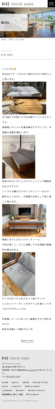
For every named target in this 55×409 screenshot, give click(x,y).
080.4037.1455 (13, 376)
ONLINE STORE (40, 382)
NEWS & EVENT (32, 386)
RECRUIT (20, 390)
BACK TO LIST (27, 341)
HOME (5, 382)
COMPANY (7, 390)
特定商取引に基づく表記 (12, 394)
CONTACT (16, 386)
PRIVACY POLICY (36, 390)
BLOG (5, 386)
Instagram (31, 370)
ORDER (25, 382)
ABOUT (15, 382)
